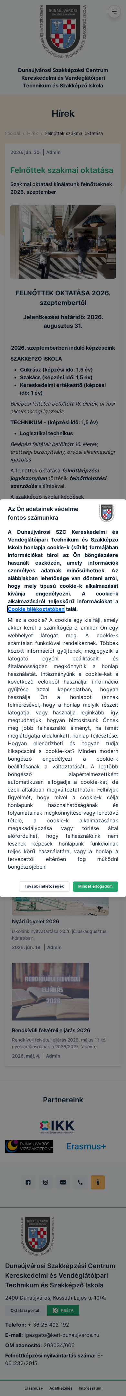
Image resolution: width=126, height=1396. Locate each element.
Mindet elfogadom (95, 886)
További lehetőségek (44, 886)
